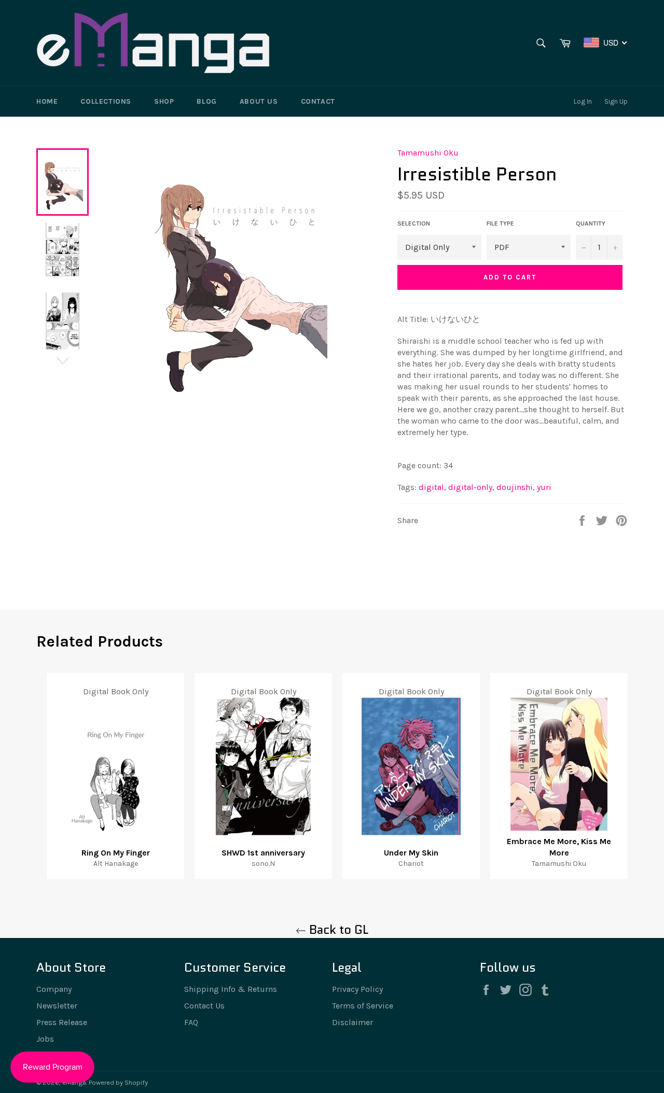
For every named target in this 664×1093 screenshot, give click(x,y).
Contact (318, 101)
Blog (206, 101)
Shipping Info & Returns (230, 989)
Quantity (590, 223)
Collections (105, 101)
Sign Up (616, 101)
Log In (583, 101)
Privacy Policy (357, 989)
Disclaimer (352, 1022)
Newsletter (56, 1006)
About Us (259, 101)
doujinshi (515, 487)
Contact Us (204, 1006)
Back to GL (337, 929)
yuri (544, 487)
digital (432, 487)
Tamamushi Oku (428, 153)
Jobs (45, 1039)
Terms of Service (362, 1006)
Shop (164, 101)
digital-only (471, 487)
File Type (500, 223)
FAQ (191, 1022)
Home (47, 101)
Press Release (61, 1022)
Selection (413, 223)
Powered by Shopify (118, 1082)
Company (54, 989)
